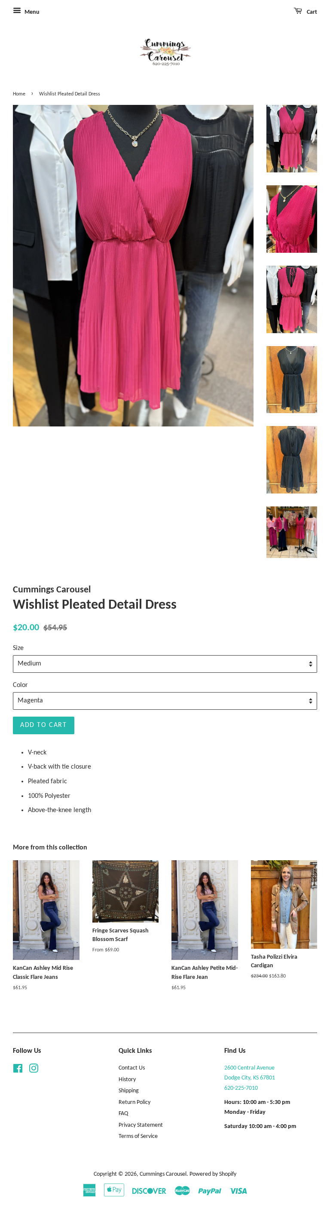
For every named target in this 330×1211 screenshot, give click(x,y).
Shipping (129, 1091)
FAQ (123, 1113)
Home (19, 94)
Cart (311, 12)
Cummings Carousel (163, 1174)
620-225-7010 (241, 1088)
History (127, 1079)
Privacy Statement (141, 1125)
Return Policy (134, 1102)
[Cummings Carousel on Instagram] (33, 1070)
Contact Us (132, 1068)
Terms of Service (138, 1136)
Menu (31, 12)
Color (20, 685)
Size (18, 648)
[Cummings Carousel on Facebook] (18, 1070)
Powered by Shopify (212, 1174)
